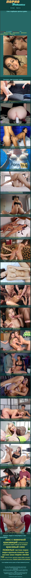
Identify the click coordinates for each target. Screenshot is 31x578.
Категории (12, 7)
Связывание (16, 32)
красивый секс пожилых (14, 548)
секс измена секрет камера (6, 559)
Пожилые (12, 34)
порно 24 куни (8, 557)
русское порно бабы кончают (21, 557)
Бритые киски (7, 32)
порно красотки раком (21, 559)
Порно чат (18, 7)
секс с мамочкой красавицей (14, 541)
